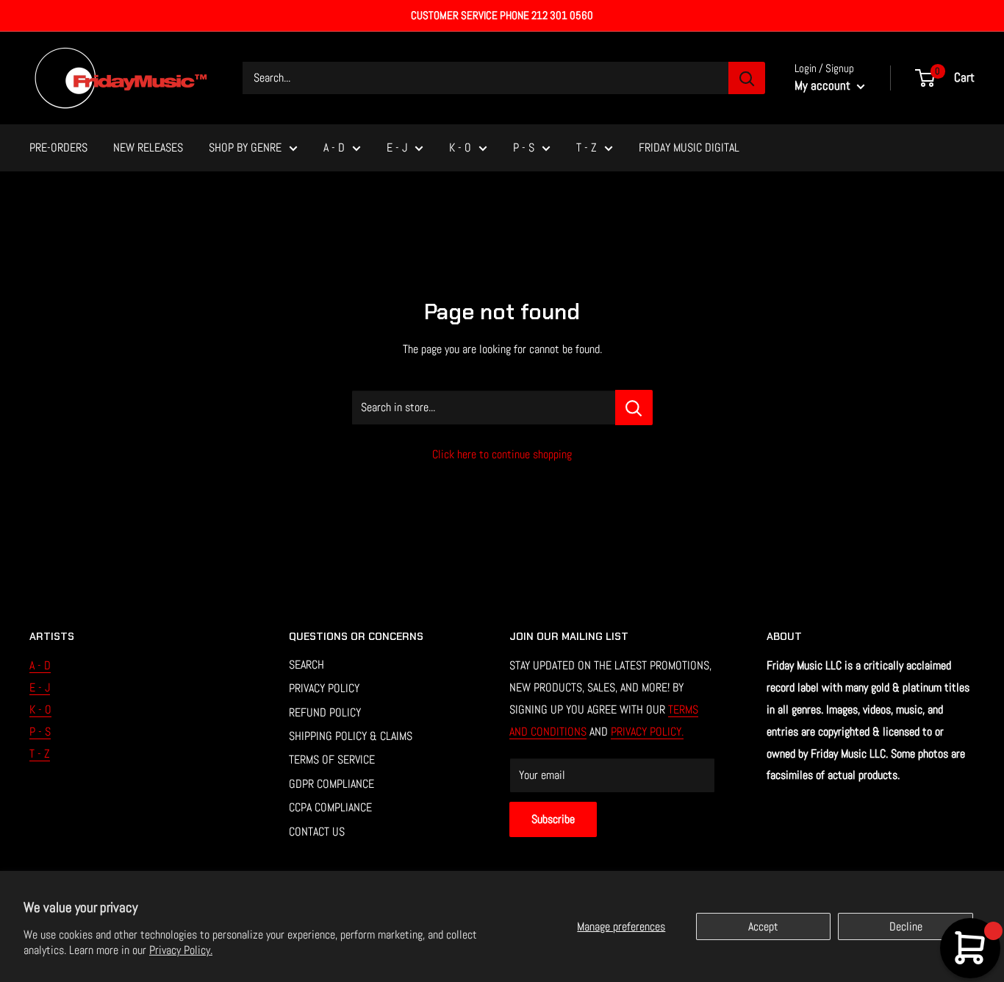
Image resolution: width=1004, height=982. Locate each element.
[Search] (746, 78)
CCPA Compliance (330, 807)
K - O (460, 147)
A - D (334, 147)
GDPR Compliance (331, 783)
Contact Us (317, 831)
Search (306, 664)
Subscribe (553, 819)
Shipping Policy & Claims (350, 736)
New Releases (148, 147)
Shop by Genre (245, 147)
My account (824, 85)
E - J (397, 147)
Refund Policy (325, 712)
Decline (905, 926)
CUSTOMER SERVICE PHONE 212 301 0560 (502, 15)
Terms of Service (332, 759)
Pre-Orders (58, 147)
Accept (763, 926)
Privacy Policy (324, 688)
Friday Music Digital (689, 147)
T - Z (586, 147)
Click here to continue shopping (502, 454)
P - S (523, 147)
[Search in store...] (634, 407)
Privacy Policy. (180, 950)
